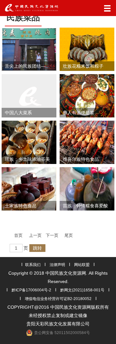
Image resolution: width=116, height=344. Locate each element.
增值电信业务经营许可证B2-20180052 (58, 299)
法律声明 (57, 264)
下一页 (52, 235)
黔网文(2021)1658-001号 (82, 290)
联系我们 (33, 264)
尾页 (68, 235)
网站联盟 (82, 264)
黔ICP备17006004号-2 (31, 290)
